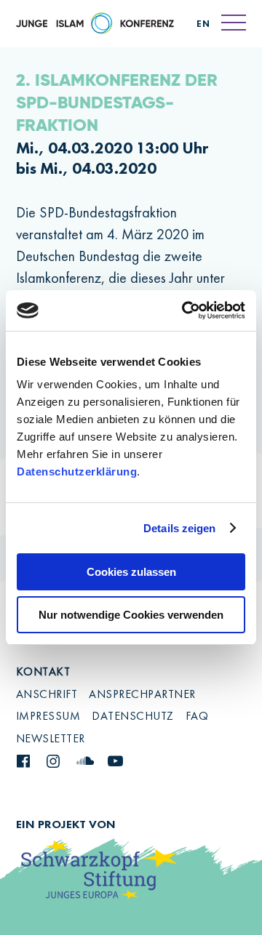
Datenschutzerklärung (77, 471)
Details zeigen (179, 528)
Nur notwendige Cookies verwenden (131, 615)
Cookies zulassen (131, 572)
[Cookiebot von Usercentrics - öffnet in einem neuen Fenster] (184, 310)
